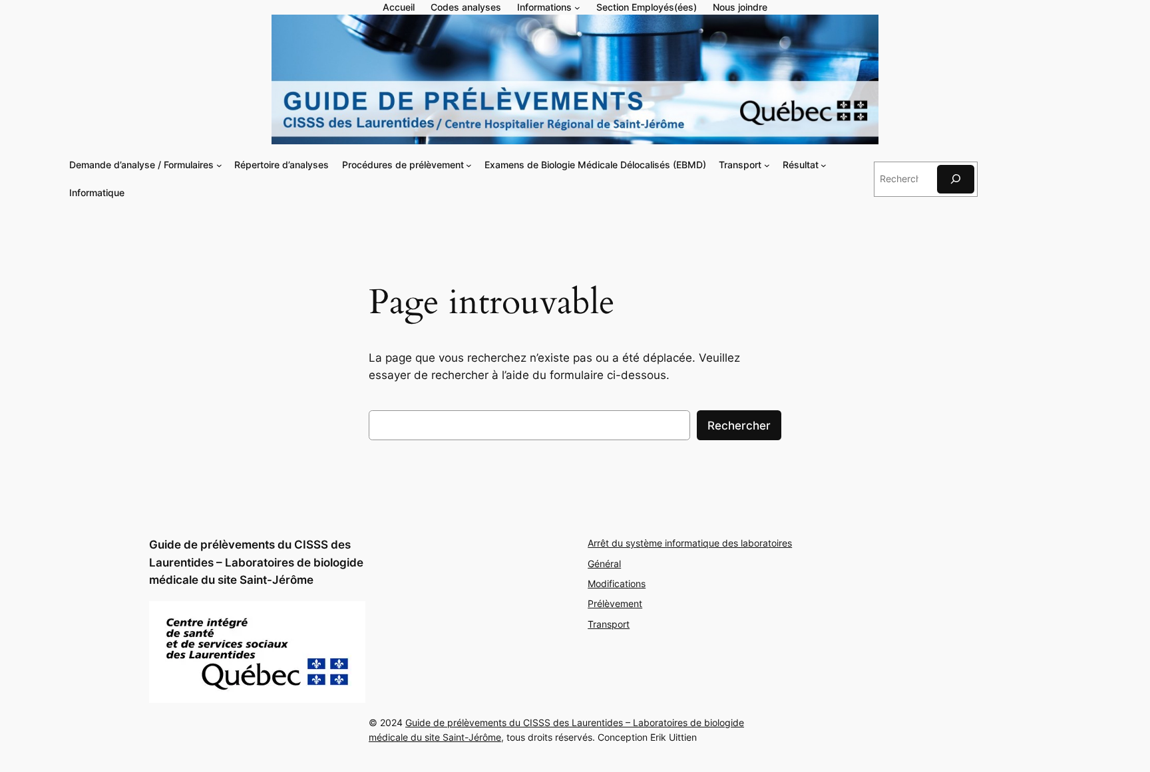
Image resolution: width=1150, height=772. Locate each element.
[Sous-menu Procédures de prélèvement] (469, 165)
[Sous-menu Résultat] (824, 165)
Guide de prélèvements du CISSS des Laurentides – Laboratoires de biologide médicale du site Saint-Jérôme (256, 562)
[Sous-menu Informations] (577, 8)
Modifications (617, 583)
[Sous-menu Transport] (767, 165)
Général (604, 563)
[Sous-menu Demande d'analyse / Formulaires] (219, 165)
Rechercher (739, 425)
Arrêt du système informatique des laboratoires (690, 543)
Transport (609, 624)
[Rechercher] (955, 179)
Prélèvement (615, 603)
